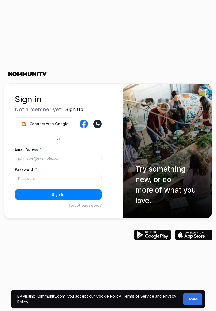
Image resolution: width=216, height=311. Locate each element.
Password (26, 169)
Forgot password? (85, 205)
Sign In (58, 194)
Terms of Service (138, 296)
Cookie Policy (108, 296)
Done (192, 299)
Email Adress (28, 149)
